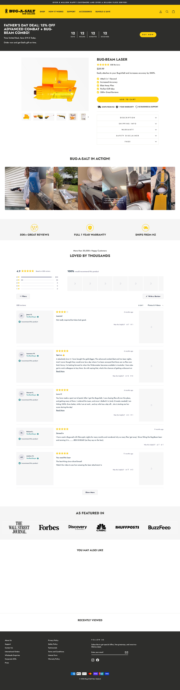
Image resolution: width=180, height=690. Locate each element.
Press (7, 662)
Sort (141, 305)
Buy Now (148, 34)
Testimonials (52, 648)
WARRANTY (128, 130)
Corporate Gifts (10, 659)
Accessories (85, 11)
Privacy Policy (53, 640)
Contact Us (9, 648)
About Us (8, 640)
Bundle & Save (103, 11)
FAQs (128, 141)
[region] (115, 283)
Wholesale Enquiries (12, 655)
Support (71, 11)
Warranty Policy (54, 659)
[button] (74, 283)
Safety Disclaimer (127, 135)
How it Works (56, 11)
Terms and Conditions (56, 651)
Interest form (52, 655)
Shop (42, 11)
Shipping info (128, 124)
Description (127, 118)
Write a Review (155, 297)
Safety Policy (52, 644)
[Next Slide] (161, 283)
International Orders (12, 651)
